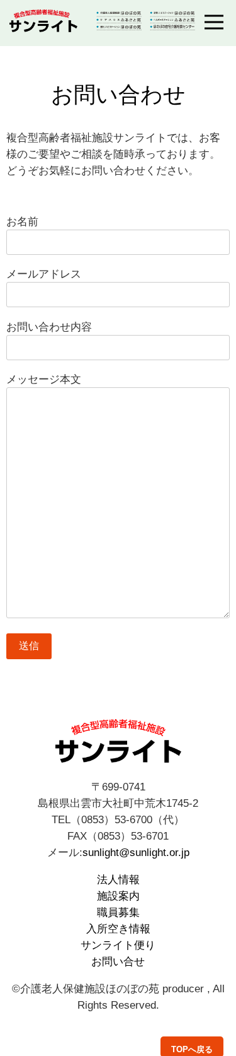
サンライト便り (118, 945)
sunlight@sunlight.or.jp (135, 852)
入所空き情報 (118, 928)
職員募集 (118, 912)
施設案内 (118, 895)
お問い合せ (118, 961)
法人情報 (118, 879)
